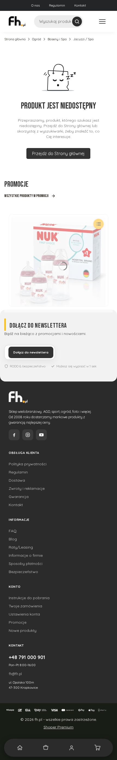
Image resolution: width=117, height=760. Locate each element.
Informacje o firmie (26, 555)
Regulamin (57, 5)
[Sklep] (46, 748)
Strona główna (15, 39)
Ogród (36, 39)
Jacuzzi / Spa (83, 39)
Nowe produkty (22, 630)
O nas (35, 5)
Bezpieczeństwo (23, 571)
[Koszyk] (97, 748)
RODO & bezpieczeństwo (27, 366)
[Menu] (102, 21)
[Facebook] (14, 434)
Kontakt (80, 5)
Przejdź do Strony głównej (58, 153)
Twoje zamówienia (25, 606)
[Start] (20, 748)
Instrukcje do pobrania (29, 597)
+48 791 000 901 (27, 657)
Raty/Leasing (21, 547)
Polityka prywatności (28, 463)
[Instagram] (27, 434)
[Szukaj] (77, 21)
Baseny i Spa (57, 39)
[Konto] (71, 748)
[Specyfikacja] (98, 224)
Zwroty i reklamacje (27, 488)
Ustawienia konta (24, 614)
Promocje (17, 622)
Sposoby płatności (25, 563)
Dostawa (17, 480)
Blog (13, 539)
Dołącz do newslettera (30, 352)
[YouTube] (41, 434)
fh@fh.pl (15, 674)
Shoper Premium (58, 727)
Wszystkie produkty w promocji (26, 195)
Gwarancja (19, 496)
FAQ (13, 530)
